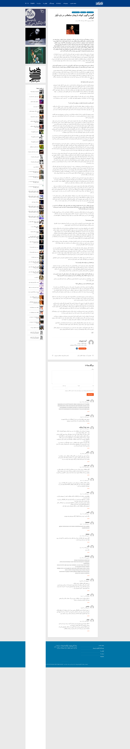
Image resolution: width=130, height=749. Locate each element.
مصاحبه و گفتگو (83, 12)
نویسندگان (51, 3)
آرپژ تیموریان (89, 20)
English (33, 3)
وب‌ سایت (64, 385)
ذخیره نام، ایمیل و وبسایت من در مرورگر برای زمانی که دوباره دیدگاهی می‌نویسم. (78, 390)
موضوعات (65, 3)
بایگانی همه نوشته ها (90, 12)
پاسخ (88, 411)
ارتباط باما (58, 3)
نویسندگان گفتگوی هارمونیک (98, 648)
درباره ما (39, 3)
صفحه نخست (73, 3)
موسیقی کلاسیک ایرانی (76, 12)
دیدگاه (93, 369)
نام (93, 385)
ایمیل (78, 385)
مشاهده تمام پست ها (82, 348)
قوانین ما (45, 3)
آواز (92, 332)
